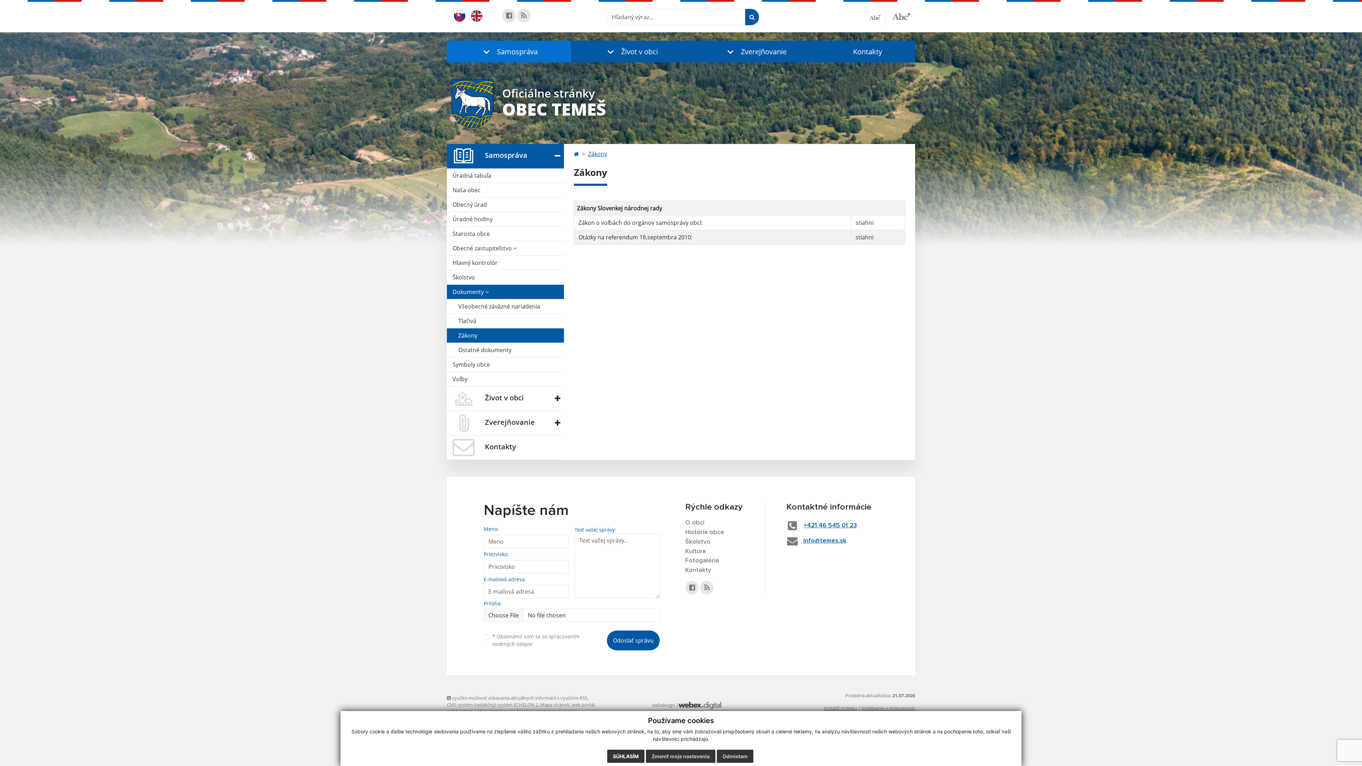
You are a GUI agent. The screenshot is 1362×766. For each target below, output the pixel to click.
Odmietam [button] (735, 756)
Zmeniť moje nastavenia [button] (681, 756)
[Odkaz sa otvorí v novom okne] (509, 15)
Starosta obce (471, 234)
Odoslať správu (633, 640)
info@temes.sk (824, 541)
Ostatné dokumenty (484, 350)
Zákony (467, 335)
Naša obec (467, 190)
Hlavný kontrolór (475, 263)
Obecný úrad (470, 205)
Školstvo (464, 277)
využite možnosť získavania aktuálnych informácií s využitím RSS (519, 698)
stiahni (865, 223)
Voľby (460, 379)
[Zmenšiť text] (877, 17)
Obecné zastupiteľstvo (483, 248)
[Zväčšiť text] (901, 16)
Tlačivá (467, 321)
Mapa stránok (555, 704)
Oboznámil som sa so (536, 640)
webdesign (663, 705)
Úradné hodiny (473, 219)
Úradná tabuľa (472, 175)
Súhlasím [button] (626, 756)
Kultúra (695, 551)
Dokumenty (469, 292)
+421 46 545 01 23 (830, 525)
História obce (704, 532)
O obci (694, 523)
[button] (509, 51)
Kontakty (867, 51)
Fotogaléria (702, 560)
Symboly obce (471, 364)
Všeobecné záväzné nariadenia (499, 306)
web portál (583, 704)
